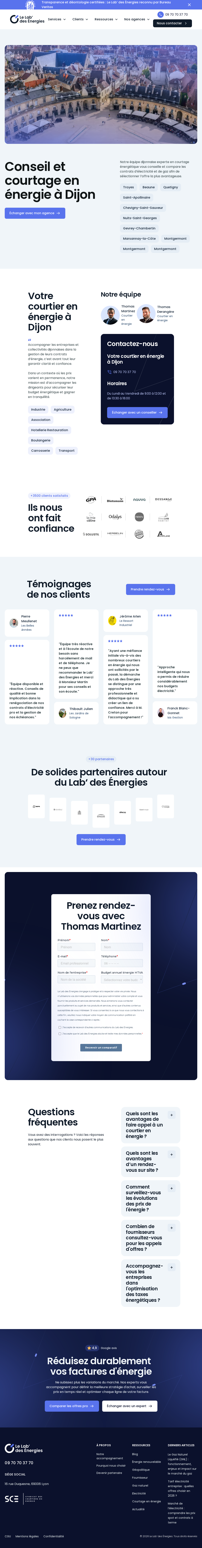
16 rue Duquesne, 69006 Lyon (27, 1484)
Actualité (138, 1509)
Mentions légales (27, 1536)
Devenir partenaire (109, 1473)
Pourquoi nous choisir (111, 1466)
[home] (27, 19)
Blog (135, 1454)
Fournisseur (140, 1478)
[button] (57, 19)
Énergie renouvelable (146, 1462)
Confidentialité (53, 1536)
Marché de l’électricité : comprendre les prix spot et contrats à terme (181, 1513)
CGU (8, 1536)
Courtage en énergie (146, 1501)
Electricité (139, 1493)
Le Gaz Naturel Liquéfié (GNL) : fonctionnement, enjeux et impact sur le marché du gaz (182, 1464)
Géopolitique (141, 1470)
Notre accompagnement (109, 1456)
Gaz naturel (140, 1486)
